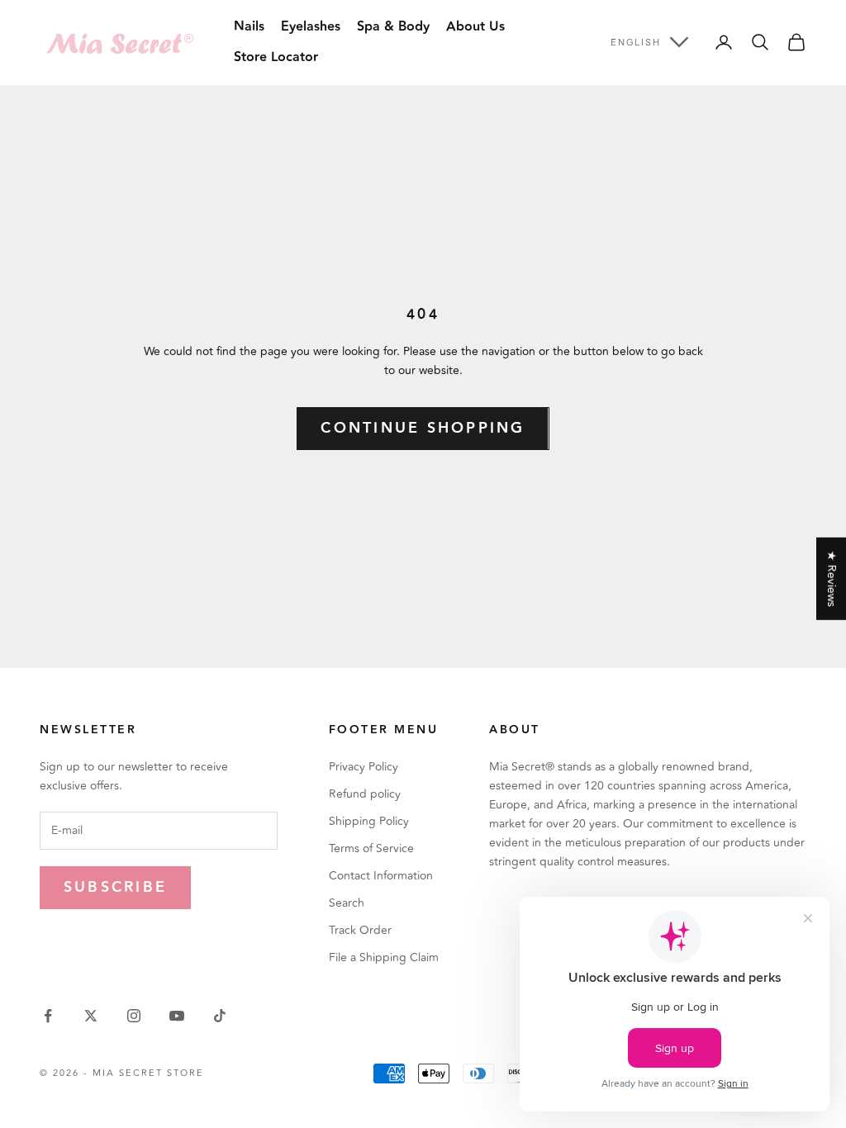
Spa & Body (393, 27)
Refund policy (365, 794)
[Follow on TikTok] (220, 1015)
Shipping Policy (369, 821)
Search (346, 903)
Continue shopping (423, 428)
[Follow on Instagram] (134, 1015)
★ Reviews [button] (831, 579)
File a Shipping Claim (384, 957)
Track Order (360, 930)
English (636, 42)
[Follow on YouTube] (177, 1015)
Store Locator (276, 57)
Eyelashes (310, 27)
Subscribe (115, 887)
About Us (475, 27)
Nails (249, 27)
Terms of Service (371, 848)
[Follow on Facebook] (48, 1015)
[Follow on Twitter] (91, 1015)
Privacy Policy (363, 766)
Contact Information (381, 875)
